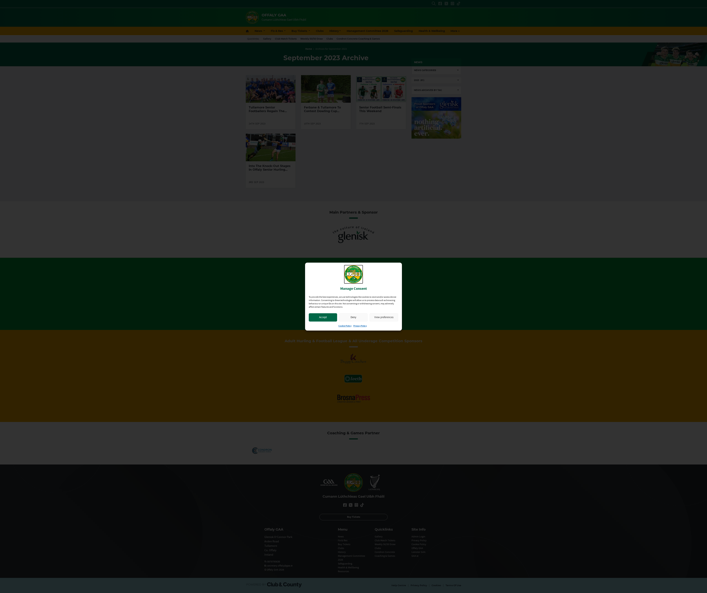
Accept (323, 317)
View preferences (383, 317)
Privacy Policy (360, 326)
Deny (353, 317)
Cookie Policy (344, 326)
